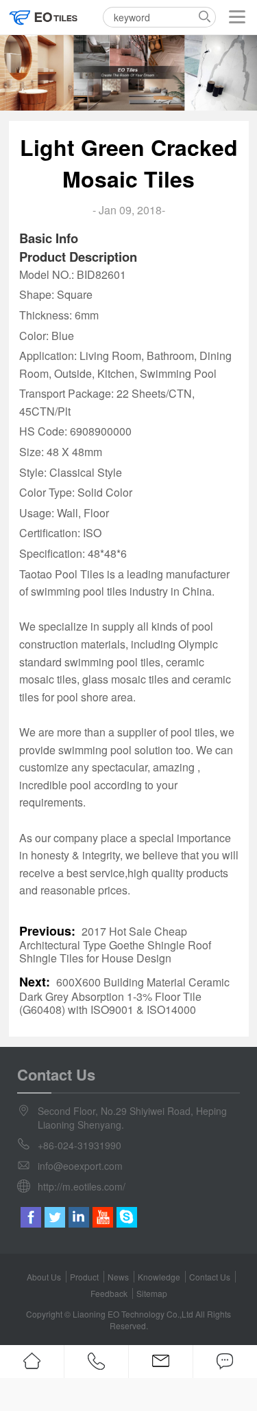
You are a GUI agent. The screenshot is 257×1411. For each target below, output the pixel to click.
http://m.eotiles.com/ (81, 1186)
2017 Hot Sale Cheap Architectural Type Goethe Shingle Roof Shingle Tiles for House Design (115, 945)
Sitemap (151, 1293)
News (118, 1277)
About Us (44, 1277)
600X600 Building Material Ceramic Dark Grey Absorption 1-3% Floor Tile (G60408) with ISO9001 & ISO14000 (124, 995)
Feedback (108, 1293)
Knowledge (159, 1277)
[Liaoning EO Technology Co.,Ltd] (44, 17)
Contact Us (209, 1277)
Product (84, 1277)
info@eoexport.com (80, 1166)
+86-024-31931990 (79, 1145)
